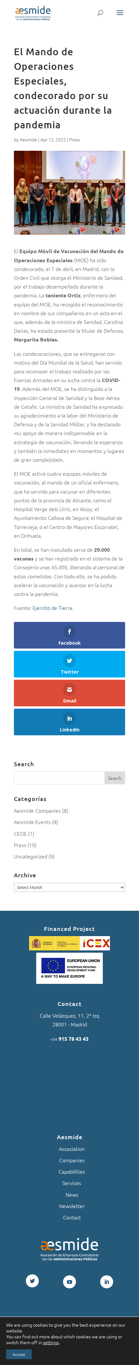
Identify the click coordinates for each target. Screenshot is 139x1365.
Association (72, 1148)
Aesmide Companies (37, 810)
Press (74, 139)
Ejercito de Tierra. (53, 607)
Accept (19, 1354)
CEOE (20, 833)
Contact (72, 1217)
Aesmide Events (32, 821)
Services (71, 1182)
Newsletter (72, 1205)
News (72, 1194)
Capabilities (72, 1171)
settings (51, 1342)
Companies (72, 1160)
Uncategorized (30, 856)
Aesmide (28, 139)
